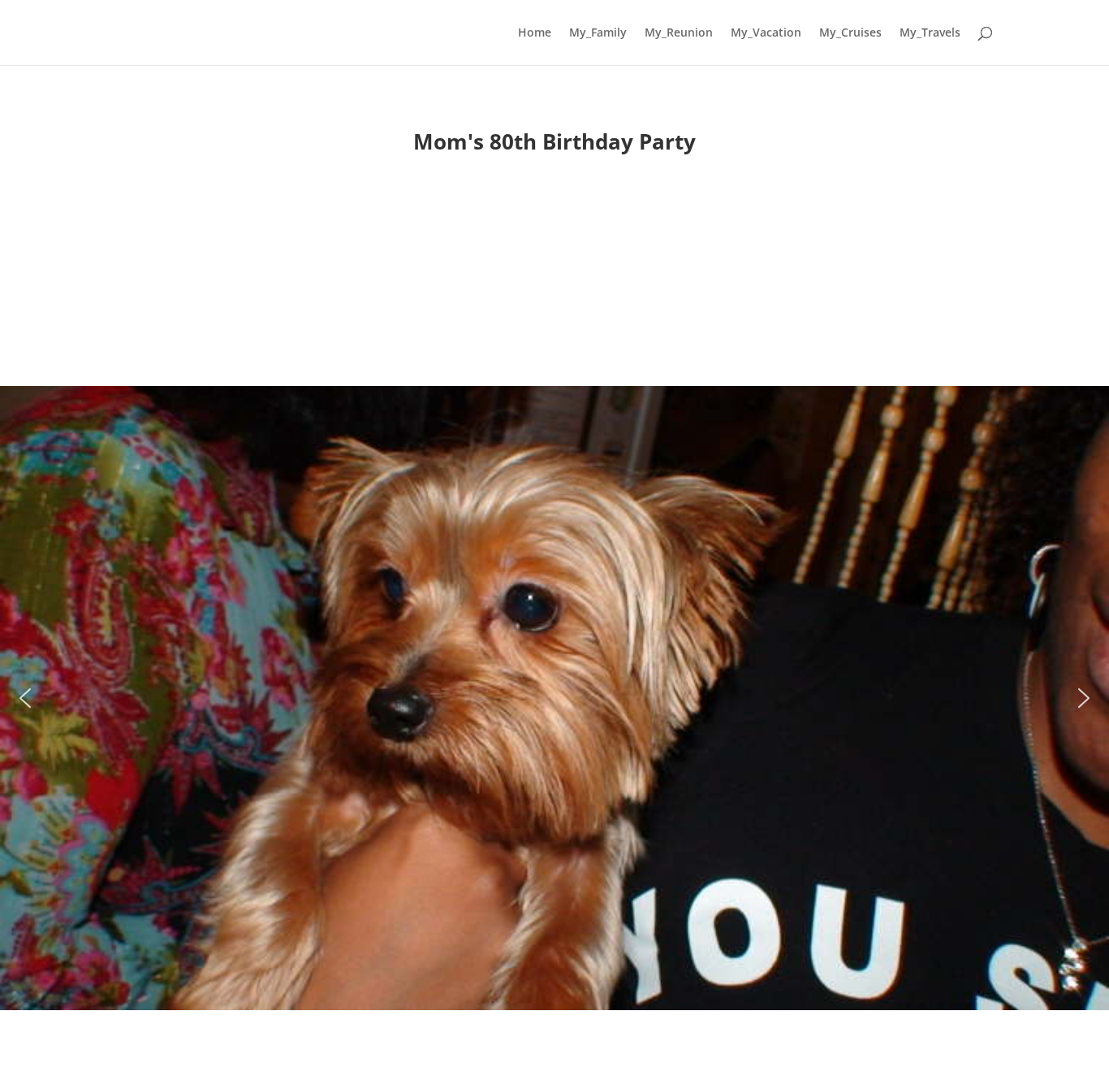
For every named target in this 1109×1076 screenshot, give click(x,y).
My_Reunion (679, 33)
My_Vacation (766, 33)
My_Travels (930, 33)
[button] (25, 698)
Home (534, 33)
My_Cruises (850, 33)
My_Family (598, 33)
